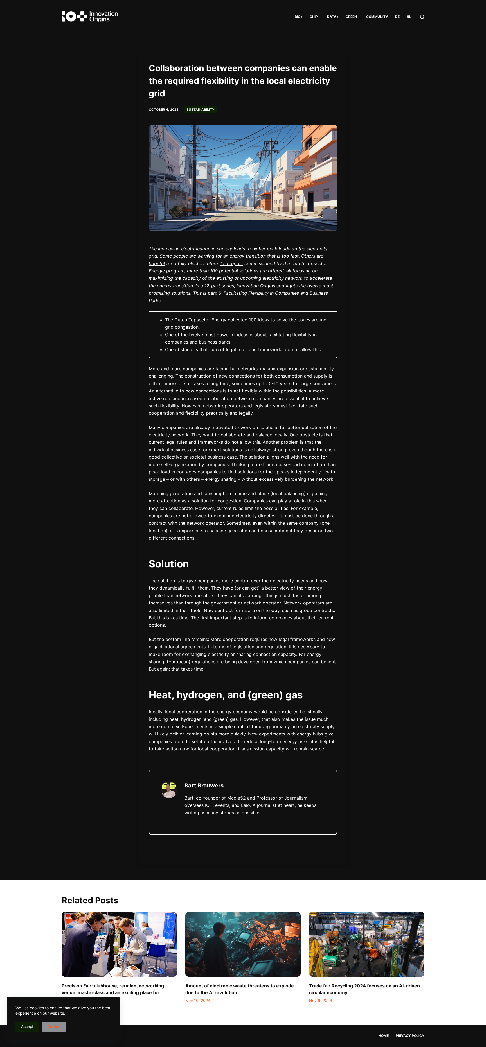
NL (409, 17)
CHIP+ (315, 17)
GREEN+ (352, 17)
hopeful (157, 263)
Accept (27, 1026)
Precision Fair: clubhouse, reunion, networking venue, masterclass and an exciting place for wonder (113, 992)
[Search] (422, 17)
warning (205, 256)
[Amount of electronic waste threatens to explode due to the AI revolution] (243, 944)
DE (397, 17)
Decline (54, 1026)
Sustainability (200, 109)
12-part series (219, 285)
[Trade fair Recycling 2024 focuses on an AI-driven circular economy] (366, 944)
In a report (231, 263)
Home (384, 1036)
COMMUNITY (377, 17)
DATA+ (333, 17)
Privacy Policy (410, 1036)
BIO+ (299, 17)
